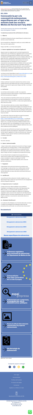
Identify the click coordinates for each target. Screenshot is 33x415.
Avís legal (16, 374)
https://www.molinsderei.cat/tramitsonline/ (12, 118)
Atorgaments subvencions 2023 (16, 227)
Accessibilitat (16, 377)
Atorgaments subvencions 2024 (16, 222)
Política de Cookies (16, 380)
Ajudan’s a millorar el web (16, 387)
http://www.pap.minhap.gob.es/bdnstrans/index (13, 76)
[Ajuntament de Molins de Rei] (9, 2)
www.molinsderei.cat (24, 73)
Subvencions (8, 8)
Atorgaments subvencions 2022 (16, 231)
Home (2, 8)
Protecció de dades (16, 382)
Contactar (16, 385)
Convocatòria (17, 214)
